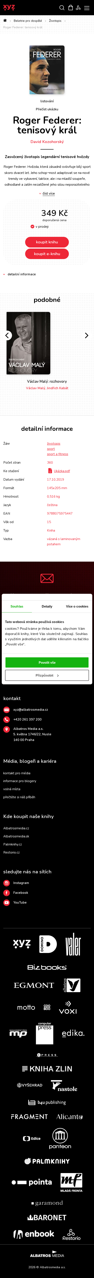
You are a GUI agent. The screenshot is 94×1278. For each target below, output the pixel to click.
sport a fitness (57, 454)
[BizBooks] (47, 967)
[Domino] (48, 944)
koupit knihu (47, 242)
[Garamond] (47, 1203)
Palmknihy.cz (12, 844)
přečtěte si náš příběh (19, 797)
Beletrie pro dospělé (28, 21)
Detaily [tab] (47, 606)
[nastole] (64, 1085)
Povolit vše (47, 662)
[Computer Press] (44, 1033)
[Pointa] (31, 1182)
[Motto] (26, 1007)
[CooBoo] (47, 1007)
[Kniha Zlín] (47, 1069)
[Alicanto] (69, 1117)
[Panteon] (60, 1138)
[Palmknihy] (47, 1161)
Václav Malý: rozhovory (47, 381)
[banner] (15, 7)
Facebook (20, 893)
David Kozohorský (47, 142)
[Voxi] (68, 1007)
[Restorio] (71, 1234)
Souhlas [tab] (16, 606)
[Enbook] (33, 1234)
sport (51, 449)
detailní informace (22, 274)
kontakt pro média (16, 773)
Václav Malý (35, 388)
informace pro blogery (19, 781)
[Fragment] (29, 1117)
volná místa (11, 789)
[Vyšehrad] (30, 1085)
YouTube (20, 902)
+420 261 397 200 (27, 719)
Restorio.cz (11, 852)
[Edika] (73, 1033)
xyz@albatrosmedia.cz (30, 709)
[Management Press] (18, 1033)
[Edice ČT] (32, 1138)
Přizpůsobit (44, 675)
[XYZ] (22, 944)
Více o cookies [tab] (77, 606)
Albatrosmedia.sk (16, 836)
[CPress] (47, 1055)
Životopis (55, 21)
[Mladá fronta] (71, 1182)
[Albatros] (72, 985)
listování (47, 101)
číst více (49, 194)
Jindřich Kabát (57, 388)
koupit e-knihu (47, 254)
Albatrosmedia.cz (16, 828)
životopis (53, 443)
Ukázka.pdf (62, 471)
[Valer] (73, 944)
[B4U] (47, 1102)
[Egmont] (34, 985)
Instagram (21, 883)
